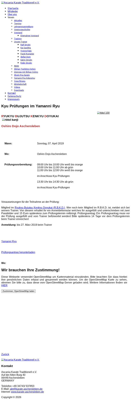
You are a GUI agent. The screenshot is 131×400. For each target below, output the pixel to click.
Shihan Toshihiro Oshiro (24, 69)
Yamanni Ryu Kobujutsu (24, 78)
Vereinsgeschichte (22, 30)
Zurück (5, 354)
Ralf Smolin (25, 45)
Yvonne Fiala (25, 51)
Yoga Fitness (19, 81)
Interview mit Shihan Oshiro (26, 72)
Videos (17, 87)
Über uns (12, 14)
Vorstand (18, 33)
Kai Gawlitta (25, 48)
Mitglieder (13, 11)
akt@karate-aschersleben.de (26, 389)
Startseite (13, 8)
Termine (17, 23)
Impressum (13, 99)
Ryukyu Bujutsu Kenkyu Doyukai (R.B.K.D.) (40, 207)
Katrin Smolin (26, 60)
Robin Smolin (26, 63)
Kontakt (12, 93)
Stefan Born (25, 57)
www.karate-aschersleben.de (27, 391)
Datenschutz (14, 96)
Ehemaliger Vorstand (29, 36)
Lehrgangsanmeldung (23, 27)
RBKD (16, 66)
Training (18, 39)
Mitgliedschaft (20, 84)
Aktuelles (18, 20)
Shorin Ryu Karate (22, 75)
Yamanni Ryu (9, 241)
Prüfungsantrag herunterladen (18, 252)
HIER (4, 285)
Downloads (19, 90)
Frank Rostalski (27, 54)
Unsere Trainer (20, 42)
